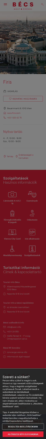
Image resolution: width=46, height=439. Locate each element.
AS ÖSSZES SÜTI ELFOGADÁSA (23, 434)
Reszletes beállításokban (23, 426)
